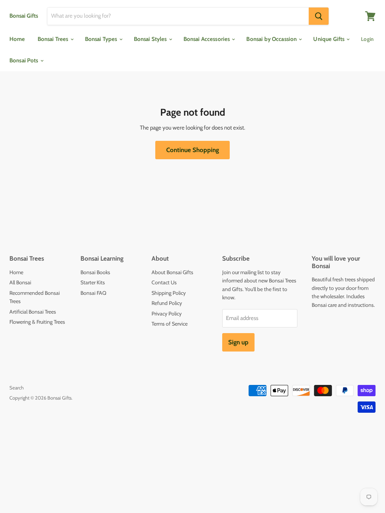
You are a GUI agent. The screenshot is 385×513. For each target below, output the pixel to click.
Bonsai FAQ (93, 293)
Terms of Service (170, 323)
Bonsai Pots (24, 60)
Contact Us (164, 282)
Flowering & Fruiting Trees (37, 321)
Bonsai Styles (151, 39)
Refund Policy (167, 303)
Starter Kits (92, 282)
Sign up (238, 342)
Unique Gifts (329, 39)
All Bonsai (20, 282)
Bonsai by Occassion (272, 39)
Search (16, 388)
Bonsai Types (101, 39)
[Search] (319, 16)
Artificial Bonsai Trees (32, 311)
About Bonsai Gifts (172, 272)
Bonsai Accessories (207, 39)
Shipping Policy (169, 293)
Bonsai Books (95, 272)
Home (17, 39)
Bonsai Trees (54, 39)
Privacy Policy (167, 313)
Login (367, 39)
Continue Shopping (192, 150)
